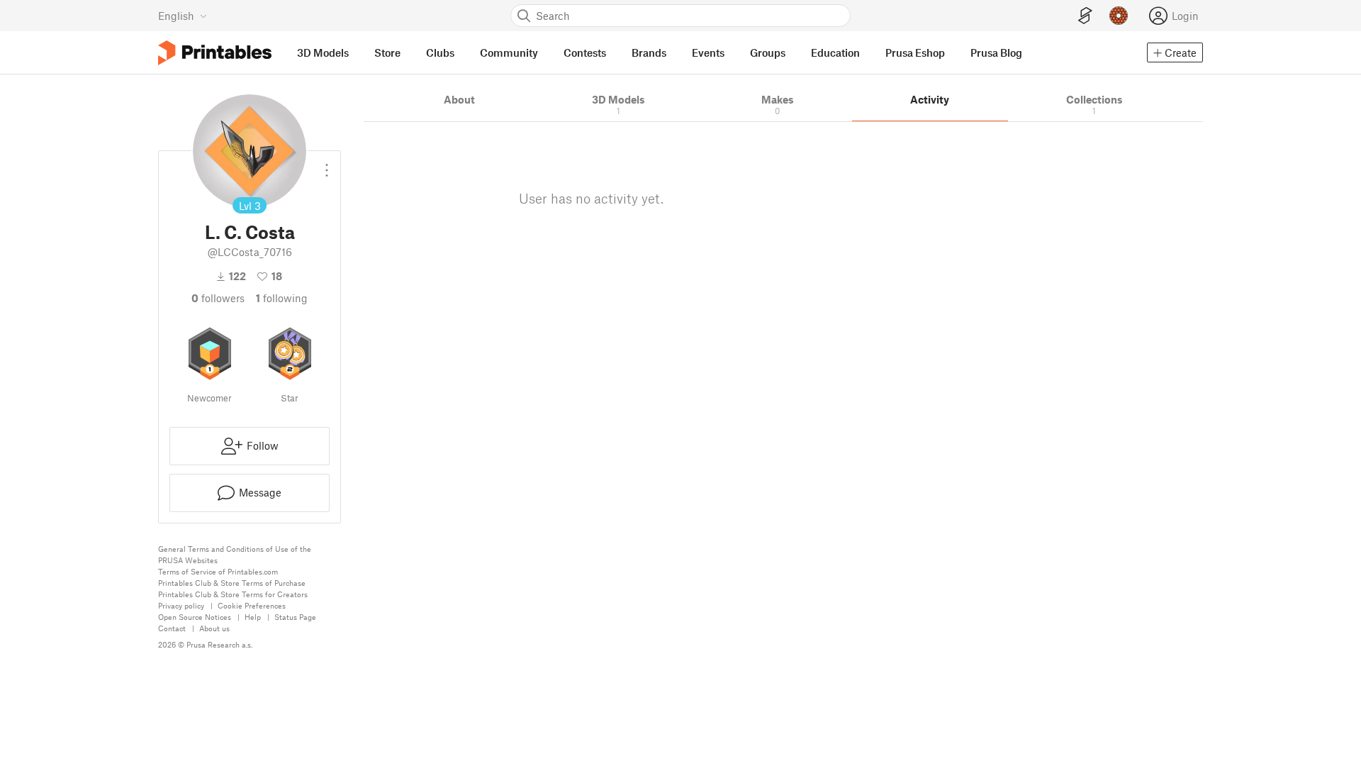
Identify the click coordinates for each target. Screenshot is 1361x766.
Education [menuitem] (835, 52)
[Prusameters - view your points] (1118, 15)
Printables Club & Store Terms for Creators (233, 594)
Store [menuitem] (387, 52)
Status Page (295, 616)
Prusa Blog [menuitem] (996, 52)
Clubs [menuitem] (440, 52)
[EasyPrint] (1085, 16)
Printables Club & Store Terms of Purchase (232, 582)
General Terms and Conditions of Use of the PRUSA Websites (234, 554)
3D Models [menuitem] (323, 52)
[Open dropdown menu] (327, 164)
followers (218, 298)
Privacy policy (181, 605)
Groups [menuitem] (767, 52)
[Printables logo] (214, 52)
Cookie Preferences (252, 605)
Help (253, 616)
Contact (172, 628)
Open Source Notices (194, 616)
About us (214, 628)
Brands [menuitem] (649, 52)
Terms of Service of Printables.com (218, 571)
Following (282, 298)
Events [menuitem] (708, 52)
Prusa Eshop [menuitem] (915, 52)
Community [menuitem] (509, 52)
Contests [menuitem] (585, 52)
